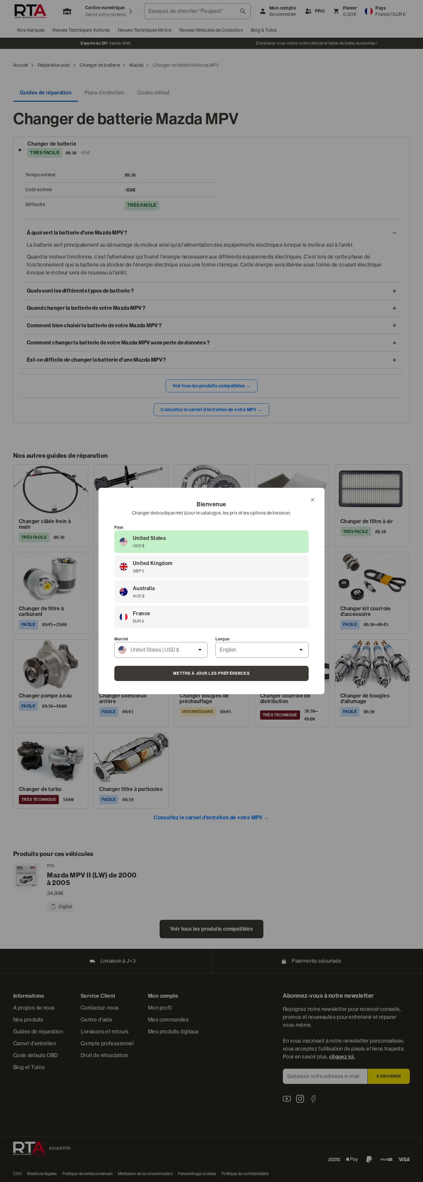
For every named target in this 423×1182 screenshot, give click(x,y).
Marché (121, 639)
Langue (222, 639)
